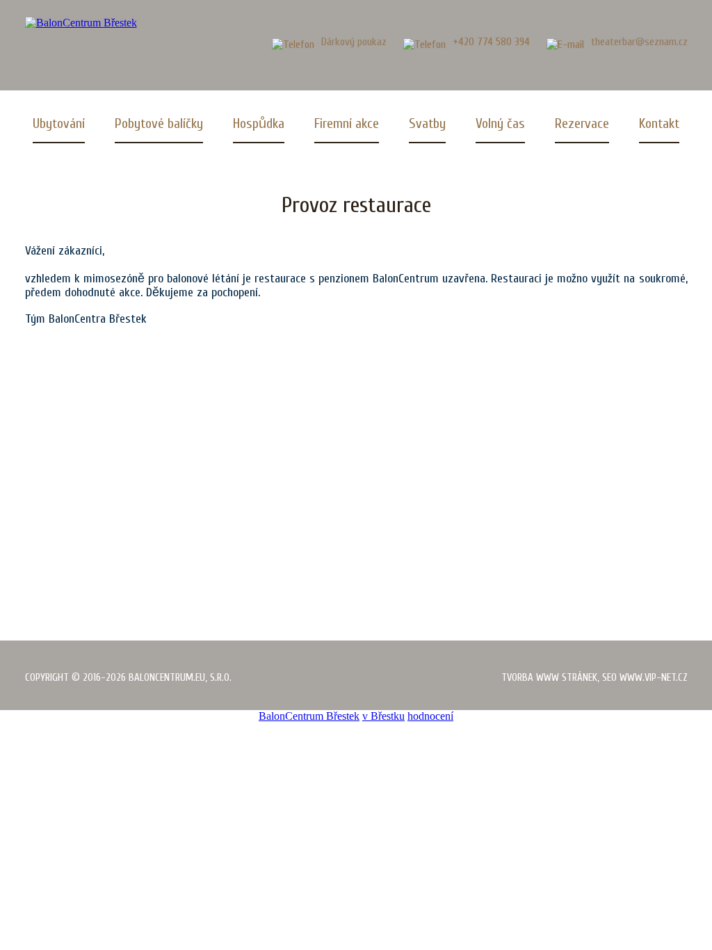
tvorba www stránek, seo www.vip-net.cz (594, 678)
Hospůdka (258, 123)
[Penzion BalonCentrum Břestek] (81, 23)
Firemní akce (346, 123)
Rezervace (582, 123)
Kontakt (659, 123)
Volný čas (500, 123)
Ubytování (59, 123)
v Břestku (383, 716)
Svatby (427, 123)
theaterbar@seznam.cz (639, 41)
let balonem (92, 504)
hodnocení (430, 716)
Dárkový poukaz (354, 41)
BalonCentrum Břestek (309, 716)
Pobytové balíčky (159, 123)
